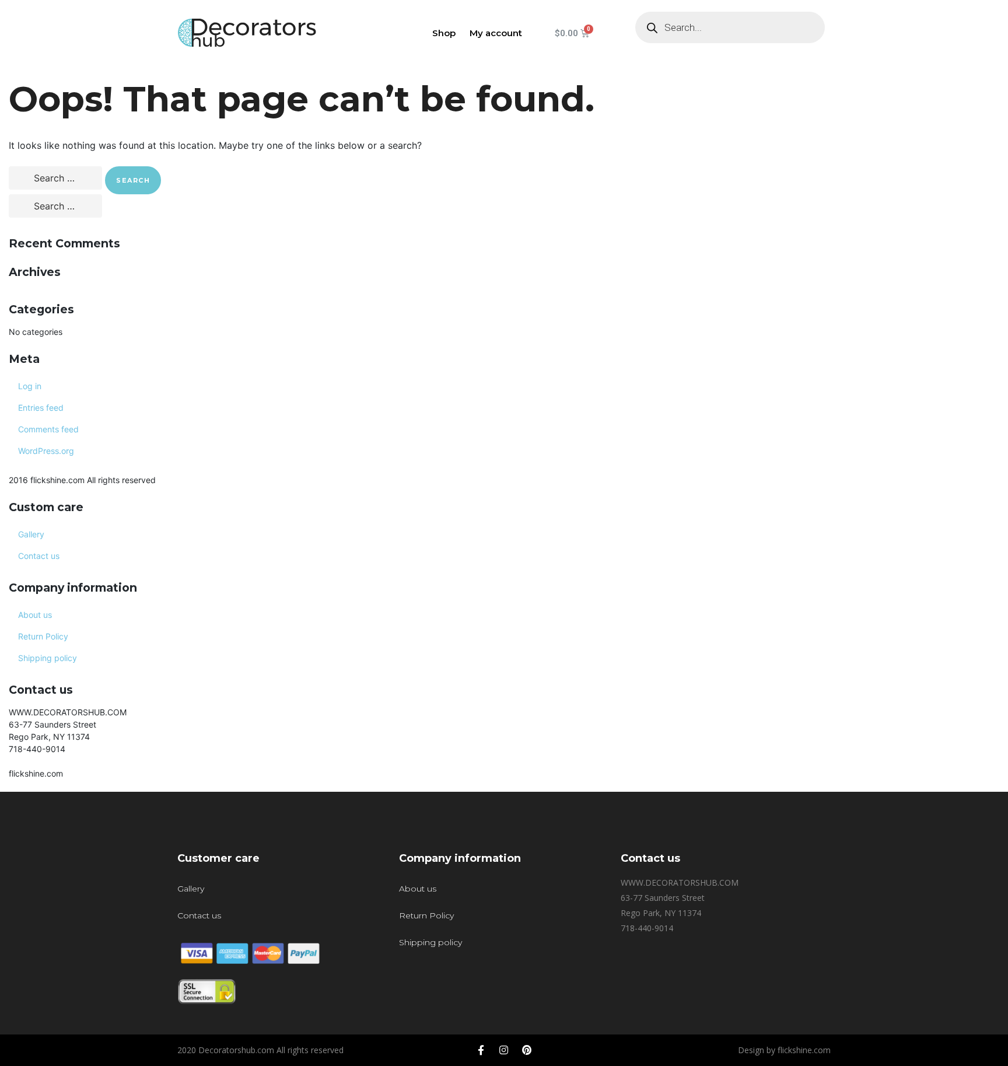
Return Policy (43, 636)
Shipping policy (47, 658)
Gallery (31, 534)
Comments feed (48, 429)
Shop (444, 33)
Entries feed (41, 408)
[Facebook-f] (481, 1050)
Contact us (39, 556)
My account (496, 33)
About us (35, 615)
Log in (29, 386)
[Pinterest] (527, 1050)
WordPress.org (46, 451)
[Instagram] (504, 1050)
